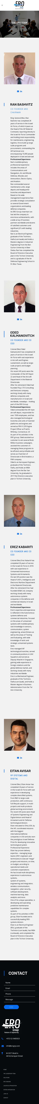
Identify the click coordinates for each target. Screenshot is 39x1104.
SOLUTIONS (6, 1077)
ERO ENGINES (7, 1081)
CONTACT (5, 1097)
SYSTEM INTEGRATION (9, 1089)
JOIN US (5, 1093)
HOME (5, 1069)
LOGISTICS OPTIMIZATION (10, 1085)
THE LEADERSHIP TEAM (9, 1073)
